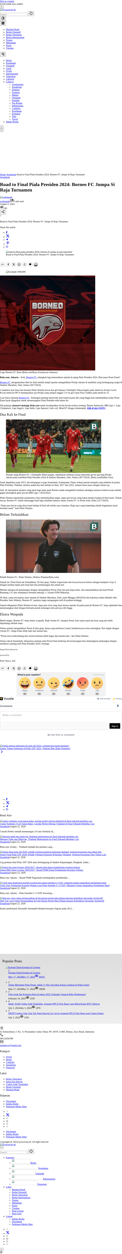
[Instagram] (7, 1124)
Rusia (8, 45)
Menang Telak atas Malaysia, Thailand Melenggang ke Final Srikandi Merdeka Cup (39, 839)
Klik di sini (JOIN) (96, 408)
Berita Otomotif (13, 32)
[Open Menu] (3, 23)
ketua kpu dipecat (14, 1081)
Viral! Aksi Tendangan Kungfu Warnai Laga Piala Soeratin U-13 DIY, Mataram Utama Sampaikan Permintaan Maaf (55, 885)
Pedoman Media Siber (16, 1106)
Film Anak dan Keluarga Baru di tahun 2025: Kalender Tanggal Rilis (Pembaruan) (47, 994)
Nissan (9, 40)
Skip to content (7, 1)
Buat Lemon (18, 1211)
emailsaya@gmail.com (10, 1045)
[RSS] (7, 1126)
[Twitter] (8, 237)
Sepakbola (5, 177)
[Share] (3, 212)
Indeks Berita (12, 1104)
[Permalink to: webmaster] (6, 197)
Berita (9, 1059)
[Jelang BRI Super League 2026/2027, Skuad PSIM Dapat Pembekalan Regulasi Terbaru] (40, 867)
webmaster (5, 201)
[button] (31, 13)
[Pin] (8, 244)
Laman (9, 1216)
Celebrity (10, 1062)
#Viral (9, 1057)
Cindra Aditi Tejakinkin (17, 1084)
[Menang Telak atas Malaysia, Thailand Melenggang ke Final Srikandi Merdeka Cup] (39, 836)
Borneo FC (31, 377)
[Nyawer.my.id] (8, 9)
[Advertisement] (61, 152)
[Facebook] (6, 232)
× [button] (1, 1147)
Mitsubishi (11, 43)
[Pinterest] (7, 1118)
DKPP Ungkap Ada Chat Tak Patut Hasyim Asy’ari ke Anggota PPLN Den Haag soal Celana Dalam (56, 1013)
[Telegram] (7, 239)
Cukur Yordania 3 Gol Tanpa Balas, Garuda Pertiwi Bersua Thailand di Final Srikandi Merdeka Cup (47, 824)
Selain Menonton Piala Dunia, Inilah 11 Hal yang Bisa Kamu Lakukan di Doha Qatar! (48, 985)
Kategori (10, 1157)
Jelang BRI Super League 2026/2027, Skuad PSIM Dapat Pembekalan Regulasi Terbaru (41, 870)
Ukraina (10, 48)
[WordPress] (7, 1121)
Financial (10, 1067)
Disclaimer (11, 1101)
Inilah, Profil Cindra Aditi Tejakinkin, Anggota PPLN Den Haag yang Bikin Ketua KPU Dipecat (54, 1004)
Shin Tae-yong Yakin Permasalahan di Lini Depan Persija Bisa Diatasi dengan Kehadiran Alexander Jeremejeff (52, 901)
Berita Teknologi (14, 34)
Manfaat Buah (12, 29)
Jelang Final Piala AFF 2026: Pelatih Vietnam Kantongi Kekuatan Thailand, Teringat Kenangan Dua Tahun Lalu (53, 854)
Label (8, 1187)
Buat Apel (16, 1213)
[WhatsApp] (7, 247)
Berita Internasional (15, 37)
